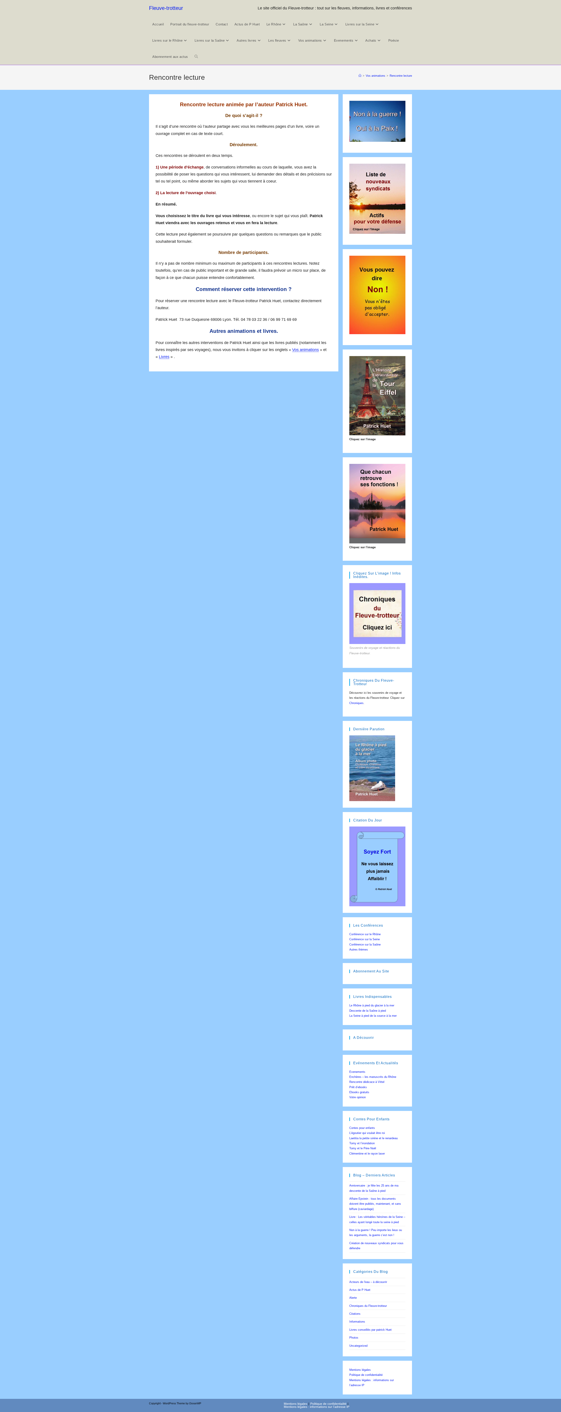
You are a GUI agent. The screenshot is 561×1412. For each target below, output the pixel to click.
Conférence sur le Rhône (365, 934)
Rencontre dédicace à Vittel (366, 1082)
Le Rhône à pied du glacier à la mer (371, 1005)
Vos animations (305, 350)
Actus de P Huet (359, 1289)
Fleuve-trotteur (166, 8)
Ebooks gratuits (359, 1092)
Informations (357, 1321)
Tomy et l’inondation (362, 1143)
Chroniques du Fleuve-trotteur (368, 1305)
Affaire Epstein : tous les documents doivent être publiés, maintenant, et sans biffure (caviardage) (375, 1204)
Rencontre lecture (401, 75)
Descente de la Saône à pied (367, 1010)
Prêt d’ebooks (358, 1087)
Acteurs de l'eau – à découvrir (368, 1282)
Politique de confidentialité (366, 1375)
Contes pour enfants (362, 1128)
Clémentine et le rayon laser (367, 1153)
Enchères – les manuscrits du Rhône (372, 1077)
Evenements (357, 1071)
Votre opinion (357, 1097)
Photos (353, 1337)
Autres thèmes (358, 949)
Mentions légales (360, 1369)
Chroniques (356, 703)
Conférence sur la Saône (365, 944)
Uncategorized (358, 1345)
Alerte (353, 1297)
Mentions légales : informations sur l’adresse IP (316, 1406)
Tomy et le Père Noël (362, 1148)
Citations (354, 1313)
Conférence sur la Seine (364, 939)
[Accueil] (360, 75)
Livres (164, 357)
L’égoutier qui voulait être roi (367, 1133)
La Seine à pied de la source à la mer (373, 1015)
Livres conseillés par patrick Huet (370, 1329)
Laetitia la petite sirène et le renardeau (373, 1138)
